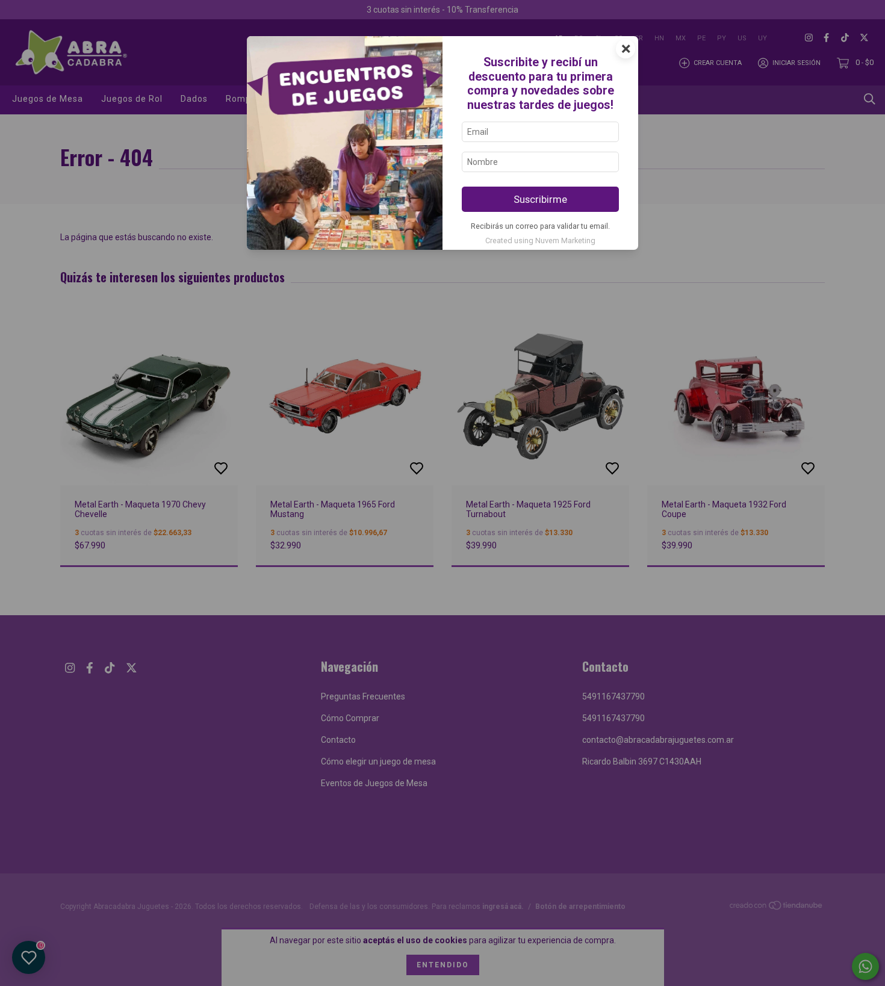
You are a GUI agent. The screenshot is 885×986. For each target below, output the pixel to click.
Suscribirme (540, 199)
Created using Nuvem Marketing (540, 240)
